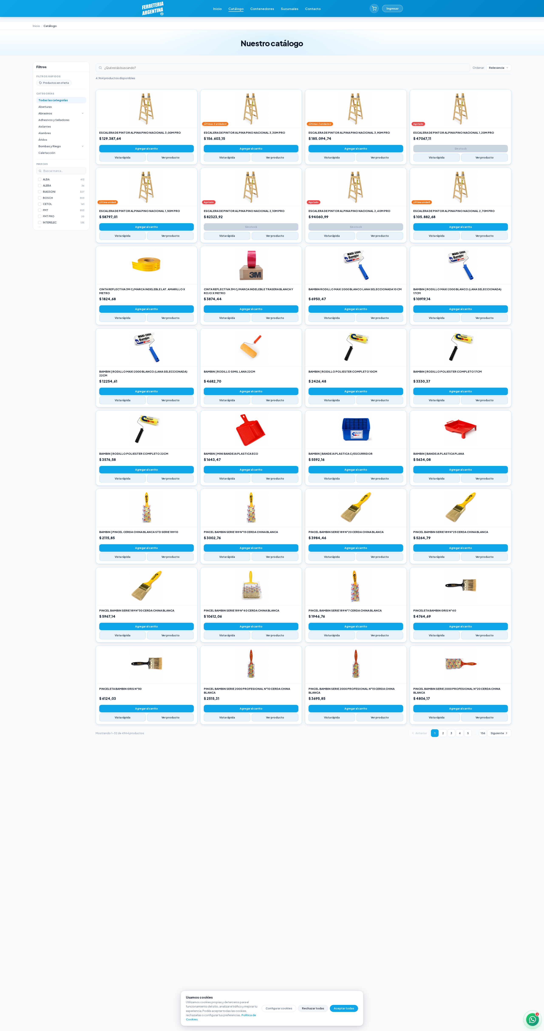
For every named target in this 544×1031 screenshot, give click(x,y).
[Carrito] (374, 8)
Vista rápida (122, 157)
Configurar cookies (279, 1008)
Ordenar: (478, 67)
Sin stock (461, 148)
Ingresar (392, 8)
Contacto (313, 9)
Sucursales (289, 9)
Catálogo (236, 9)
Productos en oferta (56, 82)
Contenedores (262, 9)
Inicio (217, 9)
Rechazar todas (313, 1008)
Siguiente (497, 733)
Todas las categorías (53, 100)
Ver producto (170, 157)
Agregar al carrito (146, 148)
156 (483, 733)
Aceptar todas (344, 1008)
